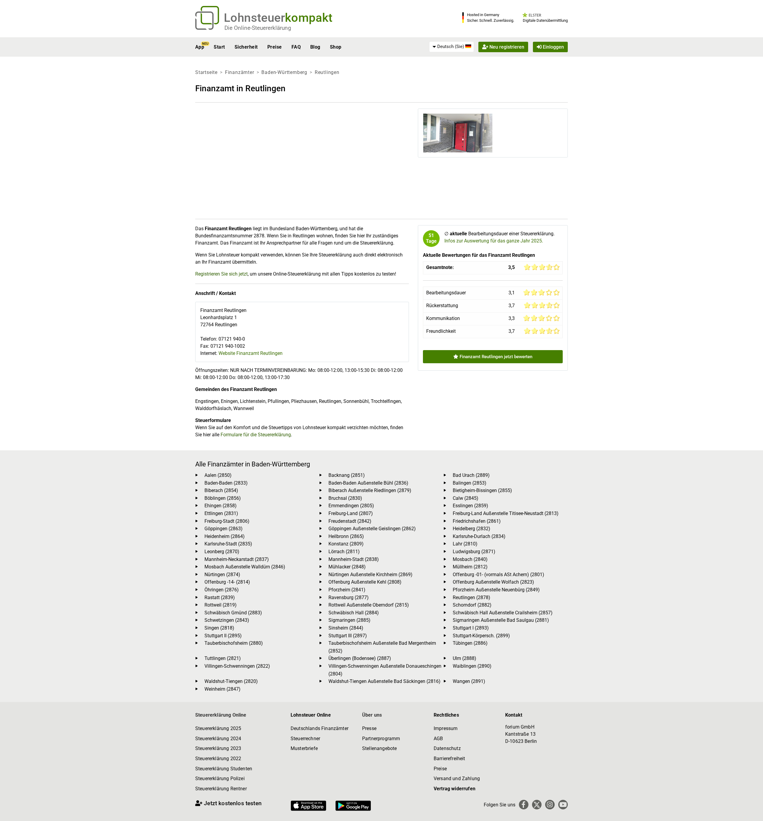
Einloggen (553, 47)
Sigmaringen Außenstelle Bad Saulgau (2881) (501, 620)
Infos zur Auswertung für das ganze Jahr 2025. (493, 241)
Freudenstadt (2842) (349, 521)
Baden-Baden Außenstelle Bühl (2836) (368, 483)
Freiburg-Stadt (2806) (226, 521)
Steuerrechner (305, 738)
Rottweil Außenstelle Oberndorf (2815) (368, 605)
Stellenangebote (379, 748)
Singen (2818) (219, 628)
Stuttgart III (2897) (347, 635)
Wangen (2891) (469, 681)
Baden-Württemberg (284, 72)
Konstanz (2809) (346, 544)
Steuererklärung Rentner (221, 788)
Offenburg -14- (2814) (227, 582)
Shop (336, 47)
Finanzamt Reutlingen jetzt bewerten (495, 356)
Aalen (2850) (218, 475)
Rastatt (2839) (219, 597)
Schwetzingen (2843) (226, 620)
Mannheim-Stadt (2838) (353, 559)
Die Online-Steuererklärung (257, 27)
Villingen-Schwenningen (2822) (237, 666)
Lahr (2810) (465, 544)
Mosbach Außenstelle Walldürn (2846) (244, 567)
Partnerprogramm (381, 738)
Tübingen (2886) (470, 643)
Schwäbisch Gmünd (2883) (233, 613)
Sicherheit (246, 47)
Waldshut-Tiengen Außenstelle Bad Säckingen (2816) (384, 681)
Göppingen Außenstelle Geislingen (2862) (372, 528)
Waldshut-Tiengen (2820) (231, 681)
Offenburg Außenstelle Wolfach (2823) (493, 582)
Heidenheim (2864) (224, 536)
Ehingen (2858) (220, 505)
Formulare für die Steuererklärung (256, 434)
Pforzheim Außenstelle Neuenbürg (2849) (496, 590)
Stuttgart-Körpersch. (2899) (481, 635)
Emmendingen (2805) (351, 505)
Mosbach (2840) (470, 559)
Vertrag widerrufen (454, 788)
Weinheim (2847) (222, 689)
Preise (274, 47)
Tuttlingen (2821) (222, 658)
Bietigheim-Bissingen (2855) (482, 490)
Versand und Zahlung (457, 778)
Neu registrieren (506, 47)
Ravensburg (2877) (348, 597)
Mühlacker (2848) (347, 567)
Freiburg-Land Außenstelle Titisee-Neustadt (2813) (506, 513)
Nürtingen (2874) (222, 574)
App (199, 47)
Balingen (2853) (469, 483)
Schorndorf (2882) (472, 605)
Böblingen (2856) (222, 498)
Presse (369, 728)
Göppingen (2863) (223, 528)
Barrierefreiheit (449, 758)
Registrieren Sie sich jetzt (221, 274)
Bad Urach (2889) (471, 475)
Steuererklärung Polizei (220, 778)
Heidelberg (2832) (471, 528)
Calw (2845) (465, 498)
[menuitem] (451, 47)
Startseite (206, 72)
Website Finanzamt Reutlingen (250, 353)
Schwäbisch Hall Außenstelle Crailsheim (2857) (503, 613)
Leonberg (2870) (221, 551)
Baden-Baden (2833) (226, 483)
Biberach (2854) (221, 490)
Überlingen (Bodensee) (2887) (359, 658)
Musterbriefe (304, 748)
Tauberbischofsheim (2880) (233, 643)
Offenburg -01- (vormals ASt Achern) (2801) (498, 574)
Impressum (446, 728)
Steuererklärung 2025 (218, 728)
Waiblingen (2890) (472, 666)
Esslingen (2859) (470, 505)
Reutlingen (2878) (471, 597)
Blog (315, 47)
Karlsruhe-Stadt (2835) (228, 544)
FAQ (296, 47)
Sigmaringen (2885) (349, 620)
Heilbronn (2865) (346, 536)
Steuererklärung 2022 (218, 758)
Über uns (372, 715)
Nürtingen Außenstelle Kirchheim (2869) (370, 574)
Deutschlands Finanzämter (319, 728)
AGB (438, 738)
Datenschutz (447, 748)
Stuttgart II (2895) (223, 635)
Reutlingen (327, 72)
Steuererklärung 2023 (218, 748)
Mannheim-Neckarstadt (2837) (236, 559)
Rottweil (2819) (220, 605)
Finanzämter (239, 72)
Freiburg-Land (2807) (350, 513)
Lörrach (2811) (344, 551)
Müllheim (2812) (470, 567)
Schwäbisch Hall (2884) (353, 613)
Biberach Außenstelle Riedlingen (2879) (369, 490)
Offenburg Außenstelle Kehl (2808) (364, 582)
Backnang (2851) (346, 475)
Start (219, 47)
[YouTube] (563, 804)
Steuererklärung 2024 (218, 738)
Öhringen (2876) (221, 590)
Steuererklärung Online (220, 715)
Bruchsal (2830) (345, 498)
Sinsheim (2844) (345, 628)
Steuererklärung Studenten (223, 768)
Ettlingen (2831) (221, 513)
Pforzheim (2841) (346, 590)
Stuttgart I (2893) (471, 628)
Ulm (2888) (464, 658)
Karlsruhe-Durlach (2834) (479, 536)
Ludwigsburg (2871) (474, 551)
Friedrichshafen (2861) (477, 521)
